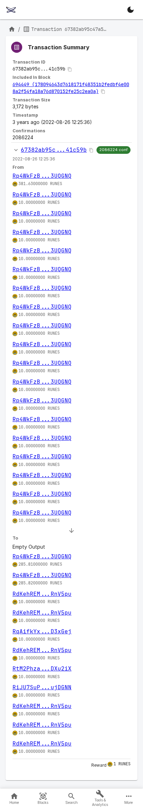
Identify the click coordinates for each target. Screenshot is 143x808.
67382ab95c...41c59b (54, 149)
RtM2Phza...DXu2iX (42, 668)
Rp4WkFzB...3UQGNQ (42, 176)
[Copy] (70, 69)
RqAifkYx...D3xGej (42, 631)
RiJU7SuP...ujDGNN (42, 687)
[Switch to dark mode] (130, 10)
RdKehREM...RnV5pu (42, 594)
